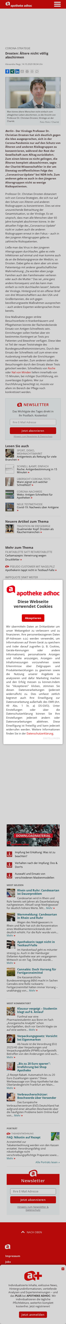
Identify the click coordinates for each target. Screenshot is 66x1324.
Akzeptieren (33, 618)
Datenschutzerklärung (40, 733)
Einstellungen (51, 738)
